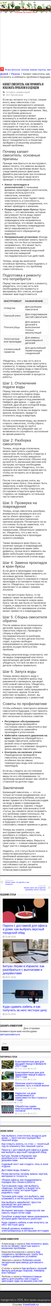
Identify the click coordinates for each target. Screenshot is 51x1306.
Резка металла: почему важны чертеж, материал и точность (24, 1175)
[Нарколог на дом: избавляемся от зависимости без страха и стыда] (7, 1096)
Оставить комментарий (18, 92)
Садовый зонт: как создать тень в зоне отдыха (24, 1165)
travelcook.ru (31, 1304)
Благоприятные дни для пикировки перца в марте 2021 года (30, 1074)
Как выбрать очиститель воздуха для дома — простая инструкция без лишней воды (23, 1138)
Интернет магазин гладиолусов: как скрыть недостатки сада (23, 1211)
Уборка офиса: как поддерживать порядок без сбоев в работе (21, 1181)
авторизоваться (10, 1034)
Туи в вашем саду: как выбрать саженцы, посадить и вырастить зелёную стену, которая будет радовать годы (20, 1189)
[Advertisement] (25, 39)
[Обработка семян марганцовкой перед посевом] (7, 1109)
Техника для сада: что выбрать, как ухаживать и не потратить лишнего (22, 1197)
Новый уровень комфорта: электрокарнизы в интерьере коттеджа (25, 1229)
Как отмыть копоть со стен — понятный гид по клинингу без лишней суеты (25, 1145)
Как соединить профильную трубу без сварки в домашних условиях (22, 1254)
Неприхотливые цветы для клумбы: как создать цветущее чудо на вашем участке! (22, 1278)
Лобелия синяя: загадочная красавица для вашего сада (22, 1262)
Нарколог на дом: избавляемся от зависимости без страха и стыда (31, 1096)
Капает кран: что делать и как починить (17, 882)
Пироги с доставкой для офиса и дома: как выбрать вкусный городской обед (25, 929)
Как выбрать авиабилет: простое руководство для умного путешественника (21, 1204)
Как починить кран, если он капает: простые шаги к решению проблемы (25, 1246)
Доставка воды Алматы (15, 1170)
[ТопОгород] (25, 6)
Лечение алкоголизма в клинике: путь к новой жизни (32, 1084)
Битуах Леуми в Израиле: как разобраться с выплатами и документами (23, 969)
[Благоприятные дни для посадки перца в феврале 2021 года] (7, 1064)
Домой (4, 73)
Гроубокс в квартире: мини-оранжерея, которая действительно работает (25, 1217)
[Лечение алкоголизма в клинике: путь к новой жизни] (7, 1086)
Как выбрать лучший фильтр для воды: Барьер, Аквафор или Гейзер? (24, 1270)
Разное (15, 73)
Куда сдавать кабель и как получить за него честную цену (25, 1008)
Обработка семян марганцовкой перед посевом (27, 1108)
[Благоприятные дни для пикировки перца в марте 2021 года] (7, 1075)
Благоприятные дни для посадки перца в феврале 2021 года (30, 1063)
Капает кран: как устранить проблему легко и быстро (35, 888)
